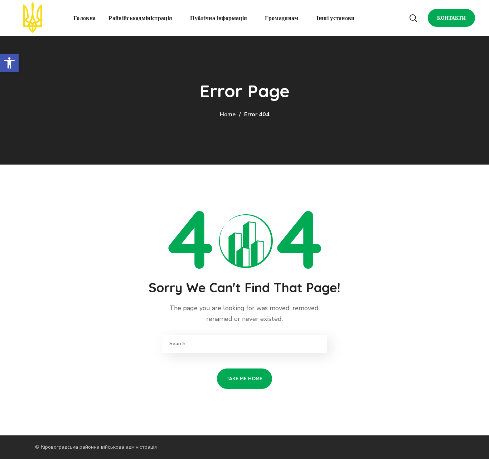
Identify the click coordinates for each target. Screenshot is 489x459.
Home (228, 114)
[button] (413, 18)
